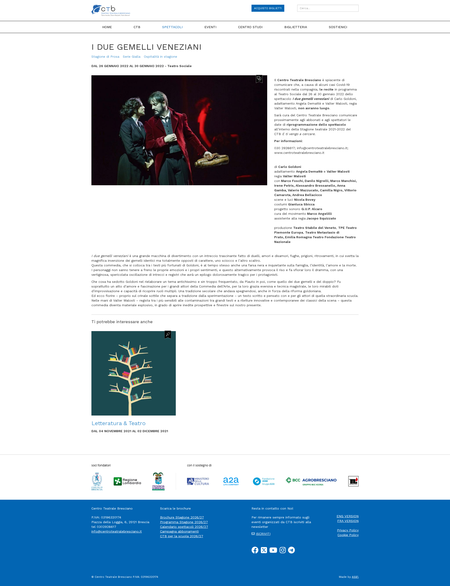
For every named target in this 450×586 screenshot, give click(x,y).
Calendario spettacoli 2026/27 (184, 527)
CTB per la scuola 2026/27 (181, 536)
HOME (107, 27)
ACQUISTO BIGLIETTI (268, 8)
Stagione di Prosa (105, 56)
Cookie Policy (348, 535)
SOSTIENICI (338, 27)
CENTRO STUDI (250, 27)
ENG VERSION (348, 516)
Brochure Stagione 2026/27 (182, 517)
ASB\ (355, 576)
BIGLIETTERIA (295, 27)
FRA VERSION (348, 521)
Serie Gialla (131, 56)
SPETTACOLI (172, 27)
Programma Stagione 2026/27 (184, 522)
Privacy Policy (348, 530)
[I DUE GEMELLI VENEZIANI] (179, 130)
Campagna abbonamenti (179, 531)
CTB (137, 27)
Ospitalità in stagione (160, 56)
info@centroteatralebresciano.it (116, 531)
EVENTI (210, 27)
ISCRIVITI (263, 534)
